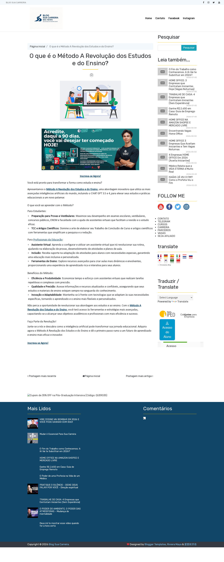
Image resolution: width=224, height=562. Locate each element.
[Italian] (179, 256)
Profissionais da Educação (47, 239)
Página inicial (37, 46)
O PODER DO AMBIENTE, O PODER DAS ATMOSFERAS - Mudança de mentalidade (60, 511)
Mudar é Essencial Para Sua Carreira (58, 434)
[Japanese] (160, 260)
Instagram (189, 18)
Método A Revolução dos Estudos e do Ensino (72, 189)
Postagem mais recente (42, 376)
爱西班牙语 (190, 544)
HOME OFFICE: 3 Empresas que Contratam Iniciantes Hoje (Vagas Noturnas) (181, 85)
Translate (182, 301)
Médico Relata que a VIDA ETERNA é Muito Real (181, 168)
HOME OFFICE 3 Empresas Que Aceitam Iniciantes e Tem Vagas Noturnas (182, 145)
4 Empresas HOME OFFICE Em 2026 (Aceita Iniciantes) (179, 157)
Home (148, 18)
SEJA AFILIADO (166, 236)
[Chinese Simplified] (179, 260)
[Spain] (173, 256)
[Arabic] (173, 260)
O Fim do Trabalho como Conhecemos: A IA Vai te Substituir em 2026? (183, 72)
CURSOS (162, 224)
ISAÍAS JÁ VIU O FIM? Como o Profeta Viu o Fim (181, 180)
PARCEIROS (164, 230)
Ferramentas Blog (165, 265)
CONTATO (163, 218)
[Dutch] (185, 256)
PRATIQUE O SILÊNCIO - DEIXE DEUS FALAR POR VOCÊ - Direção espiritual (59, 486)
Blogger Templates (155, 544)
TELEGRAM (164, 221)
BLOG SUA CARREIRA (16, 2)
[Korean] (167, 260)
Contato (160, 18)
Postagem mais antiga (139, 376)
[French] (160, 256)
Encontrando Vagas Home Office (180, 132)
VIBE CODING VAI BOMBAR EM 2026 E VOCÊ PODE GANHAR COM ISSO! (59, 420)
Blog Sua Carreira (59, 544)
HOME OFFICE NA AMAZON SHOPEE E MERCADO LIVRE (180, 122)
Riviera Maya (174, 544)
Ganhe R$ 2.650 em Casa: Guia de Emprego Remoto (182, 111)
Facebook (174, 18)
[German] (167, 256)
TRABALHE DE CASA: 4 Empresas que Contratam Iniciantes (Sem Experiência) (182, 99)
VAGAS (162, 233)
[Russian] (192, 256)
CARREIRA (163, 227)
